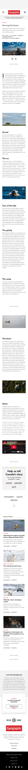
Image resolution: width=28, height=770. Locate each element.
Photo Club (14, 745)
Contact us (14, 763)
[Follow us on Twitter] (9, 767)
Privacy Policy (14, 760)
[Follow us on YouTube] (18, 767)
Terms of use (14, 757)
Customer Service (14, 743)
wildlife (19, 497)
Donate (9, 483)
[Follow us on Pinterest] (15, 767)
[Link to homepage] (14, 12)
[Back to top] (14, 506)
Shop (14, 487)
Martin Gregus (8, 36)
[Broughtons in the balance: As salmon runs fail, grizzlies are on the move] (14, 633)
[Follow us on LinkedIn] (21, 767)
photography (9, 497)
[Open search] (3, 12)
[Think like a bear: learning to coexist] (14, 599)
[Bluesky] (16, 59)
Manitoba (14, 500)
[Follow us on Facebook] (6, 767)
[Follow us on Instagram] (12, 767)
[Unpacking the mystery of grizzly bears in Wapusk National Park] (14, 534)
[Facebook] (12, 59)
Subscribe (18, 483)
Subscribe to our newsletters (14, 706)
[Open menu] (25, 12)
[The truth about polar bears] (14, 566)
